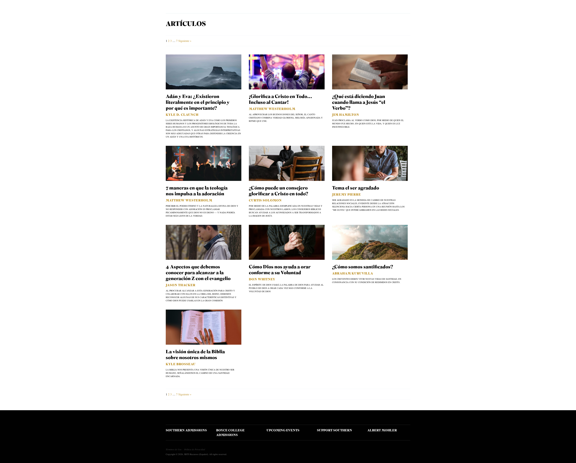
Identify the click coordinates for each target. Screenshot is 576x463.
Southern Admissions (186, 430)
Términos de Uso (174, 449)
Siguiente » (184, 41)
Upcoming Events (283, 430)
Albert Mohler (382, 430)
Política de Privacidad (194, 449)
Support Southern (334, 430)
